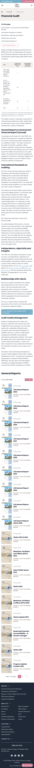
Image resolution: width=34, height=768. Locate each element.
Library (20, 719)
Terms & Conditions (15, 765)
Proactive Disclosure (24, 711)
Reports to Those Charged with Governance (13, 694)
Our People (4, 709)
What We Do (5, 706)
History (3, 711)
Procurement (22, 716)
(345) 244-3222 (29, 1)
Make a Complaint (23, 706)
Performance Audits (7, 729)
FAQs (19, 714)
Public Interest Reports (7, 696)
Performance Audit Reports (9, 691)
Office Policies (22, 709)
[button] (2, 5)
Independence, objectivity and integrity (12, 35)
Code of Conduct (24, 266)
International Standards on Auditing (11, 32)
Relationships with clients (8, 38)
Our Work (9, 12)
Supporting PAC (5, 734)
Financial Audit (5, 726)
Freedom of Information (8, 719)
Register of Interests (14, 268)
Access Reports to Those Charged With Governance (14, 312)
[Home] (2, 12)
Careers (3, 714)
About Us (4, 703)
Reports (4, 686)
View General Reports (9, 45)
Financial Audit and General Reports (11, 689)
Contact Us (5, 739)
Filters (29, 379)
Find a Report (28, 765)
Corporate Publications (7, 699)
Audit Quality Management (9, 41)
